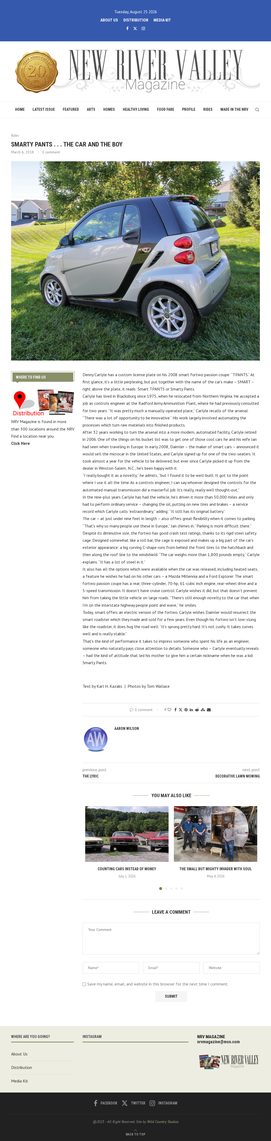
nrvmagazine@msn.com (218, 1041)
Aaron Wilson (126, 728)
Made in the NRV (234, 109)
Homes (109, 109)
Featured (71, 109)
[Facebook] (127, 28)
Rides (208, 109)
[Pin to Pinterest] (186, 709)
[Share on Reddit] (197, 709)
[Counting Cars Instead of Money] (127, 834)
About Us (109, 20)
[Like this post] (169, 709)
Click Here (20, 443)
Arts (91, 109)
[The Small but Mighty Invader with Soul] (215, 834)
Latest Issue (44, 109)
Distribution (135, 20)
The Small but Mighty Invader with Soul (215, 869)
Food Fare (165, 109)
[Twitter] (135, 28)
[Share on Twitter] (180, 709)
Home (20, 109)
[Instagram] (143, 28)
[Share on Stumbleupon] (203, 709)
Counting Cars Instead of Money (127, 869)
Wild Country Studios (163, 1121)
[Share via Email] (209, 709)
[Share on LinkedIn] (191, 709)
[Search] (257, 109)
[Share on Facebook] (175, 709)
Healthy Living (136, 109)
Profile (188, 109)
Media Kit (162, 20)
